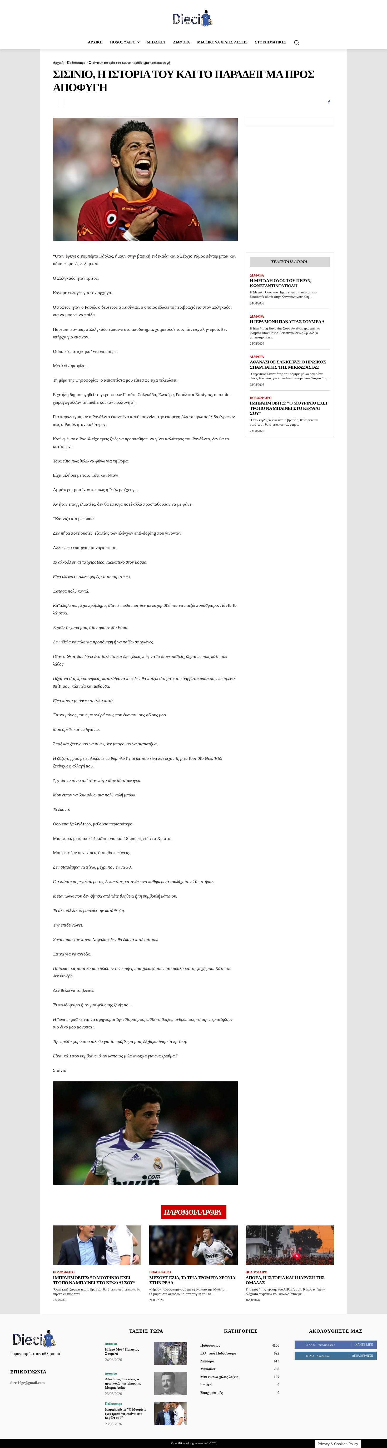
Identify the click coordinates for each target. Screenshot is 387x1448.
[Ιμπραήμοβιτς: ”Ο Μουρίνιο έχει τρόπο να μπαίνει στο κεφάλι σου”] (97, 1245)
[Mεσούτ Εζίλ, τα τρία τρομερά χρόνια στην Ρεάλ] (193, 1245)
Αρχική (58, 63)
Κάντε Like (364, 1344)
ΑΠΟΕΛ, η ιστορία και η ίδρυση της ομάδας (285, 1280)
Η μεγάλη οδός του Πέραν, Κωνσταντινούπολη (280, 283)
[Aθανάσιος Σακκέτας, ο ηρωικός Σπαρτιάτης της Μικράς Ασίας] (170, 1383)
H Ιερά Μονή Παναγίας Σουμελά (287, 321)
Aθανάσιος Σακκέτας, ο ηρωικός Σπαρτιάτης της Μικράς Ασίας (288, 364)
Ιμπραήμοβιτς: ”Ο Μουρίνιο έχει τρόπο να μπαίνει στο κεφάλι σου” (288, 408)
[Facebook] (329, 102)
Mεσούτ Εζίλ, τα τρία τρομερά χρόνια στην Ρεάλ (192, 1280)
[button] (296, 42)
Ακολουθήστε (362, 1355)
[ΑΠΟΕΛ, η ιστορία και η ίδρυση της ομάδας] (290, 1245)
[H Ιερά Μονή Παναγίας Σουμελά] (170, 1353)
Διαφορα (257, 275)
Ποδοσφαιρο (76, 63)
